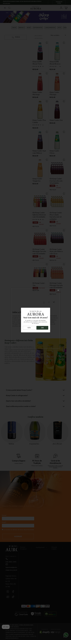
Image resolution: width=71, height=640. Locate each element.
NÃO (29, 328)
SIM (42, 328)
